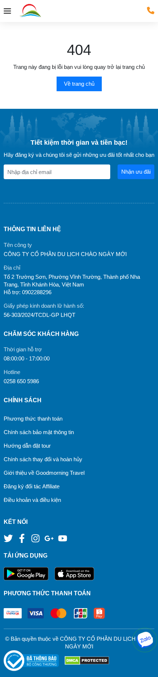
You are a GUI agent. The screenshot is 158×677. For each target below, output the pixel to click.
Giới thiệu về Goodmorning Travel (44, 473)
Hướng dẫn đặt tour (27, 446)
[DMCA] (87, 660)
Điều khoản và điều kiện (32, 500)
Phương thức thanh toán (33, 418)
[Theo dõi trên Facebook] (22, 537)
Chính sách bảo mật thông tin (39, 432)
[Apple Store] (74, 574)
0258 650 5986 (21, 381)
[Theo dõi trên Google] (49, 537)
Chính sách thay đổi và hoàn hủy (43, 459)
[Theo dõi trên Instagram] (36, 537)
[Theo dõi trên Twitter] (9, 537)
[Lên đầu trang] (145, 664)
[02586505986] (150, 10)
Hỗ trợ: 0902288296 (27, 292)
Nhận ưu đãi (136, 172)
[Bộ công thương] (34, 660)
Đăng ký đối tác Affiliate (32, 486)
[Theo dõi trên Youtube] (62, 537)
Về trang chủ (79, 84)
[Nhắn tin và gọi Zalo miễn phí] (144, 640)
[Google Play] (29, 574)
